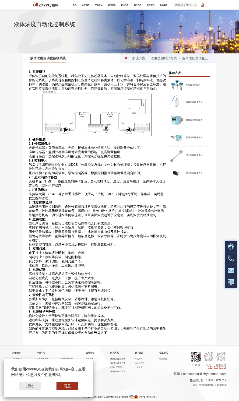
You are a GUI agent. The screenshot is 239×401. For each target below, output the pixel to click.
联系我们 (163, 359)
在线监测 (163, 5)
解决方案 (124, 5)
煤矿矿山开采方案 (117, 363)
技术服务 (138, 367)
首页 (75, 5)
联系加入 (151, 5)
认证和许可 (139, 363)
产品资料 (138, 359)
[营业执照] (131, 397)
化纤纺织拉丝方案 (117, 371)
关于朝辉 (86, 5)
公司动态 (112, 5)
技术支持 (137, 5)
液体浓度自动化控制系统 (48, 58)
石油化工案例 (116, 367)
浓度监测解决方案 (164, 58)
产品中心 (98, 5)
